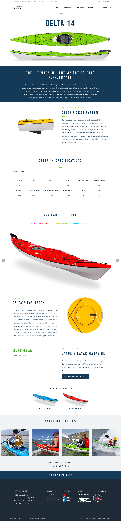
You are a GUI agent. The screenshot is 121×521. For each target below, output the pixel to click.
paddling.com (23, 355)
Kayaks (58, 7)
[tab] (15, 171)
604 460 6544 (17, 1)
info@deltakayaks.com (30, 1)
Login (99, 1)
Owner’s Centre (93, 7)
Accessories (69, 7)
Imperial (15, 171)
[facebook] (48, 495)
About (104, 7)
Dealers (80, 7)
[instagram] (51, 495)
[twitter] (53, 495)
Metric (22, 171)
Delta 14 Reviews (22, 350)
